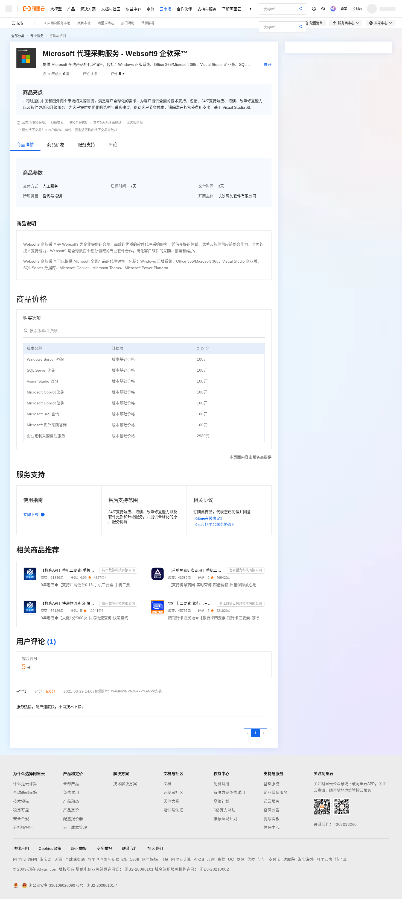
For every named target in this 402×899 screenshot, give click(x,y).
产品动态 (71, 801)
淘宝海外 (306, 859)
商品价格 (56, 144)
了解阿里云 (231, 8)
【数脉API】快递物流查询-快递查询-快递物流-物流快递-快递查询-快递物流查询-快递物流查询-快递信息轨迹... (69, 603)
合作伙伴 (184, 8)
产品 (71, 8)
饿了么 (341, 859)
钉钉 (262, 859)
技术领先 (21, 801)
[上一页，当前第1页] (247, 732)
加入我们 (155, 848)
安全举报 (104, 848)
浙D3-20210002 (214, 869)
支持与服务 (207, 8)
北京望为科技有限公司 (245, 570)
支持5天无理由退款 (107, 123)
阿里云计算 (181, 859)
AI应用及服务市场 (57, 22)
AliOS (199, 859)
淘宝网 (46, 859)
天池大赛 (171, 801)
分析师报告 (23, 827)
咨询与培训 (57, 36)
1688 (134, 859)
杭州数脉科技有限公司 (118, 570)
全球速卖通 (75, 859)
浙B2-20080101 (139, 869)
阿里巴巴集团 (25, 859)
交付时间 (206, 186)
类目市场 (84, 22)
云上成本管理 (75, 827)
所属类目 (30, 196)
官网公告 (271, 810)
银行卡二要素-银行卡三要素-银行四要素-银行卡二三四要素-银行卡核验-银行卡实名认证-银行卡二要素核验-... (191, 603)
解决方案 (88, 8)
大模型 (56, 8)
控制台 (357, 8)
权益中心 (133, 8)
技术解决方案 (125, 784)
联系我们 (130, 848)
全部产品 (71, 784)
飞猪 (164, 859)
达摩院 (289, 859)
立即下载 (31, 514)
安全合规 (21, 818)
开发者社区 (173, 792)
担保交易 (57, 123)
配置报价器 (73, 818)
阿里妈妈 (150, 859)
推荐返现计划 (225, 818)
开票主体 (206, 196)
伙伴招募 (148, 22)
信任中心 (271, 827)
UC (231, 859)
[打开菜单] (9, 8)
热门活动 (127, 22)
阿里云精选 (106, 22)
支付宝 (275, 859)
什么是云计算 (25, 784)
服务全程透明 (78, 123)
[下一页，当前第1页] (263, 732)
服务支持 (86, 144)
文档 (167, 784)
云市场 (165, 8)
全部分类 (17, 36)
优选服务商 (134, 123)
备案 (344, 8)
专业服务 (36, 36)
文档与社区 (110, 8)
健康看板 (271, 818)
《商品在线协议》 (208, 518)
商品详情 (25, 144)
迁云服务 (271, 801)
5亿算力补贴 (225, 810)
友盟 (240, 859)
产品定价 (71, 810)
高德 (221, 859)
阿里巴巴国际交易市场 (107, 859)
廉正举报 (79, 848)
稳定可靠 (21, 810)
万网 (211, 859)
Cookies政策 (50, 848)
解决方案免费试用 (229, 792)
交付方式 (30, 186)
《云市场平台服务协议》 (214, 524)
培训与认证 (173, 810)
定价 (150, 8)
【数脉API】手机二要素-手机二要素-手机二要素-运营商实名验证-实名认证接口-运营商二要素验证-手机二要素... (69, 570)
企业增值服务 (275, 792)
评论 (112, 144)
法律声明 (21, 848)
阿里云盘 (324, 859)
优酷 (251, 859)
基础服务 (271, 784)
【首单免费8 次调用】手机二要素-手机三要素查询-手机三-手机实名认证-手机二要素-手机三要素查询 (196, 570)
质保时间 (118, 186)
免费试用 (71, 792)
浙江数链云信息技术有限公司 (240, 604)
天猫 (58, 859)
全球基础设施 (25, 792)
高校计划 (221, 801)
